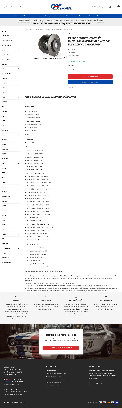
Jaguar (4, 111)
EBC (69, 33)
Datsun (4, 83)
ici (20, 319)
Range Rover (6, 196)
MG (3, 163)
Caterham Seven (7, 73)
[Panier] (117, 7)
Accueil (27, 29)
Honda (4, 106)
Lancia (4, 125)
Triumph (4, 234)
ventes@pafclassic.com (105, 309)
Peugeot (4, 187)
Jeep (3, 116)
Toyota (4, 229)
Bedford (5, 64)
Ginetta (4, 102)
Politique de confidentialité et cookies (58, 380)
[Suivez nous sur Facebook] (91, 383)
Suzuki (4, 220)
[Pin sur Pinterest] (78, 87)
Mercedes (5, 158)
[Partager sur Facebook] (75, 87)
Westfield (5, 258)
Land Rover (5, 130)
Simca (4, 215)
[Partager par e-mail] (83, 87)
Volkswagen (6, 248)
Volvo (4, 253)
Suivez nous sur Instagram (61, 348)
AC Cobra (5, 31)
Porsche (5, 192)
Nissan (4, 173)
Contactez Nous (51, 371)
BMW (3, 69)
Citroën (4, 78)
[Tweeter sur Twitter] (81, 87)
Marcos (4, 140)
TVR (3, 239)
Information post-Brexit (53, 377)
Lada (3, 121)
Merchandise (6, 262)
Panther (4, 182)
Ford (3, 97)
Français (101, 7)
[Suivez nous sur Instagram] (96, 383)
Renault (4, 201)
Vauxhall (5, 243)
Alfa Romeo (5, 36)
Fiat (3, 92)
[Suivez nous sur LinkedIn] (101, 383)
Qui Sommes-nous (52, 386)
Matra (4, 154)
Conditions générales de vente (56, 374)
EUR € (94, 7)
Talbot (4, 225)
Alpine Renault (7, 40)
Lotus (4, 135)
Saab (3, 210)
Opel (3, 177)
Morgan (4, 168)
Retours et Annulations (53, 383)
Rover (4, 206)
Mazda (4, 144)
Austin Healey (6, 55)
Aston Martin (6, 45)
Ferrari (4, 88)
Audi (3, 50)
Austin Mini (6, 59)
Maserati (5, 149)
